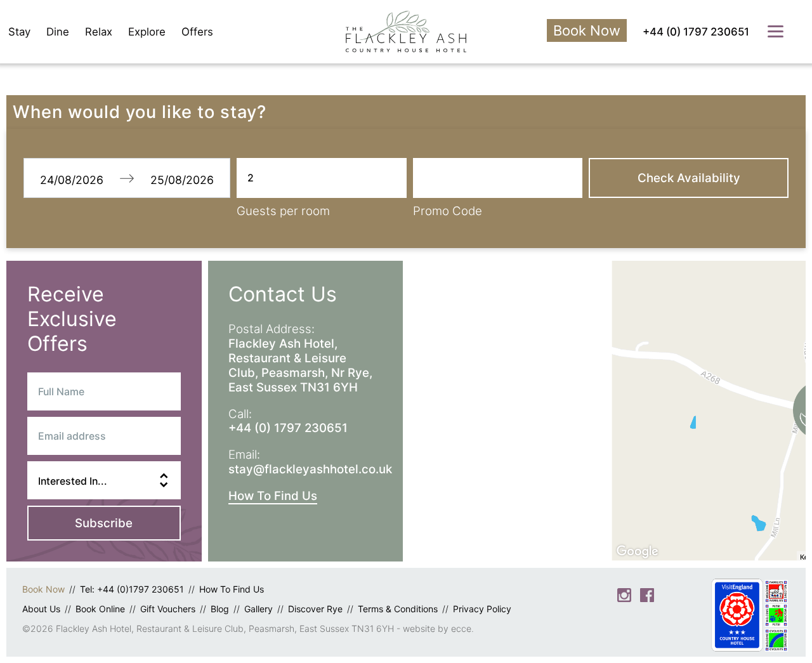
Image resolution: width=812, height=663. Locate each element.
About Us (41, 608)
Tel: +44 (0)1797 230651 (132, 589)
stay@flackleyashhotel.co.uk (310, 469)
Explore (147, 31)
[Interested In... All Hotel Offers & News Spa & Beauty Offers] (104, 480)
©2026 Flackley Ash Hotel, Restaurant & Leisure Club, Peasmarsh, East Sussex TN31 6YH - (212, 628)
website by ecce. (438, 628)
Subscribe (104, 523)
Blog (220, 608)
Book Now (586, 30)
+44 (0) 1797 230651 (696, 31)
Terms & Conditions (398, 608)
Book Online (100, 608)
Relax (98, 31)
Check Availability (689, 178)
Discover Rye (315, 608)
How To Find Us (272, 496)
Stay (19, 31)
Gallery (258, 608)
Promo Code (447, 211)
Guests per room (283, 211)
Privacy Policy (482, 608)
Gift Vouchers (167, 608)
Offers (197, 31)
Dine (57, 31)
